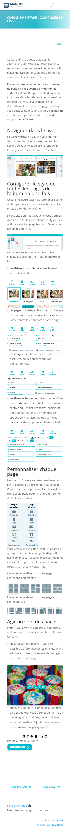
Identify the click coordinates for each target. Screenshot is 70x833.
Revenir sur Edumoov (49, 824)
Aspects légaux (53, 820)
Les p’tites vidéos (19, 805)
